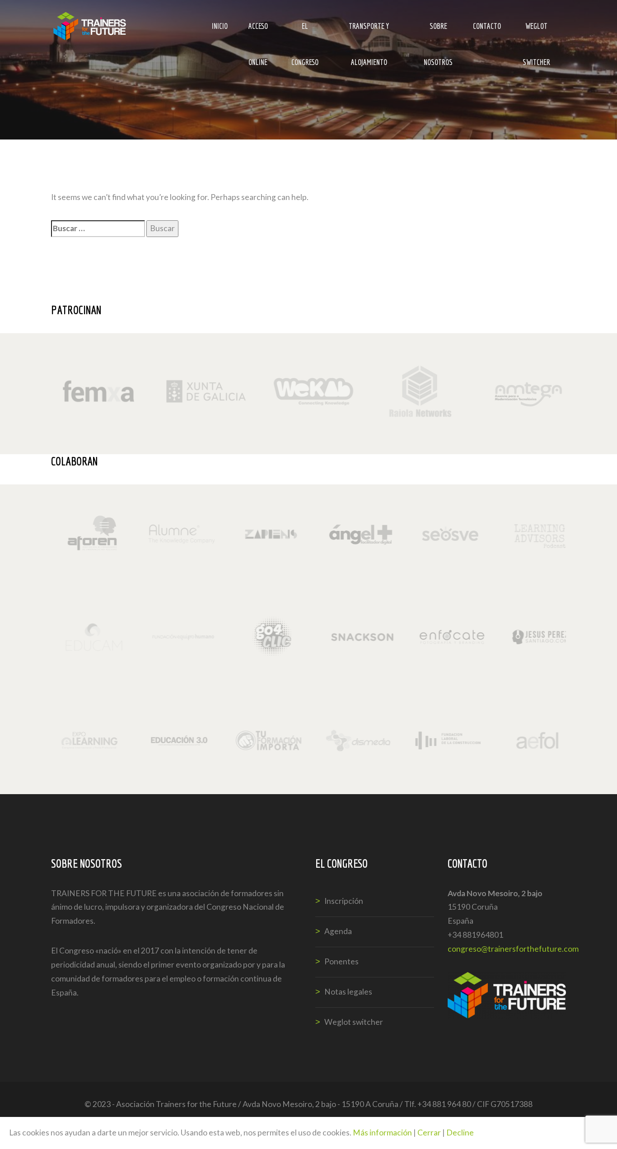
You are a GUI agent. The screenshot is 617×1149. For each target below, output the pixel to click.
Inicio (220, 26)
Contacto (487, 26)
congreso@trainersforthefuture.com (513, 949)
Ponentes (341, 961)
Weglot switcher (536, 32)
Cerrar (429, 1132)
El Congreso (304, 32)
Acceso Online (258, 32)
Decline (460, 1132)
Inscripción (343, 901)
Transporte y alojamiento (369, 32)
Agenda (338, 931)
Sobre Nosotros (438, 32)
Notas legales (348, 991)
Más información (382, 1132)
